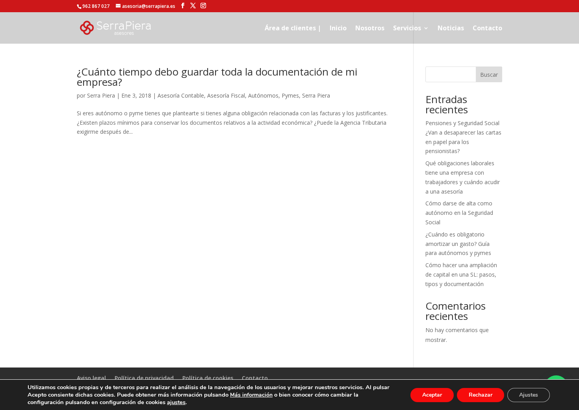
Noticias (451, 28)
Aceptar (432, 395)
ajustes (176, 402)
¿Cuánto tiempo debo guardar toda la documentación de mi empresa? (217, 77)
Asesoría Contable (181, 95)
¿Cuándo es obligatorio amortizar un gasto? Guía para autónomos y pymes (458, 244)
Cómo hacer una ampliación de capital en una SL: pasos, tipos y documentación (461, 274)
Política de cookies (207, 378)
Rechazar (480, 395)
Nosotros (369, 28)
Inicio (338, 28)
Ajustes (528, 395)
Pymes (290, 95)
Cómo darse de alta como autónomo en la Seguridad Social (459, 212)
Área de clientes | (293, 28)
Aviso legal (91, 378)
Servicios (407, 28)
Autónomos (263, 95)
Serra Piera (101, 95)
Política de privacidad (144, 378)
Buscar (489, 74)
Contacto (487, 28)
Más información (251, 395)
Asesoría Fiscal (226, 95)
